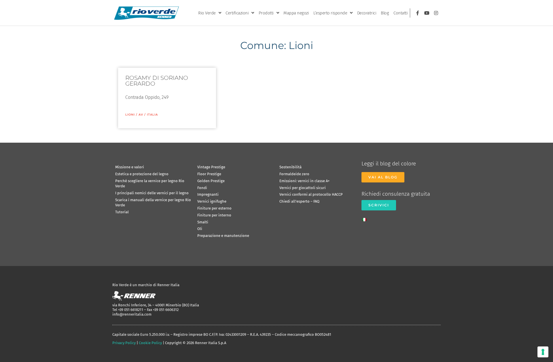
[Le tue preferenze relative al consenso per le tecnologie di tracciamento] (542, 351)
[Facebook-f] (417, 13)
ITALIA (152, 114)
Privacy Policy (124, 343)
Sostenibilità (290, 167)
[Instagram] (436, 13)
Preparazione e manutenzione (223, 235)
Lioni (130, 114)
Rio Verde (207, 13)
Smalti (202, 222)
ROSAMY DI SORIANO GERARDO (156, 80)
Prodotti (266, 13)
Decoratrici (366, 13)
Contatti (400, 13)
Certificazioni (237, 13)
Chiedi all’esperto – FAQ (299, 201)
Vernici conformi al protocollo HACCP (311, 194)
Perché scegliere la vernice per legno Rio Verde (149, 183)
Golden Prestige (211, 181)
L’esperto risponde (330, 13)
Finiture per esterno (214, 208)
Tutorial (122, 212)
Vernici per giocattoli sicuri (302, 188)
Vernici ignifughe (211, 201)
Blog (385, 13)
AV (141, 114)
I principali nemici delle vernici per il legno (152, 193)
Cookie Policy (150, 343)
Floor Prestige (209, 174)
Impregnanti (208, 194)
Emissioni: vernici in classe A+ (304, 181)
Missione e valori (129, 167)
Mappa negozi (296, 13)
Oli (199, 229)
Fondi (202, 188)
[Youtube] (426, 13)
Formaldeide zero (294, 174)
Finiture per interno (214, 215)
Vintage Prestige (211, 167)
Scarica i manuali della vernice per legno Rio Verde (153, 202)
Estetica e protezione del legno (141, 174)
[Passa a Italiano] (366, 218)
